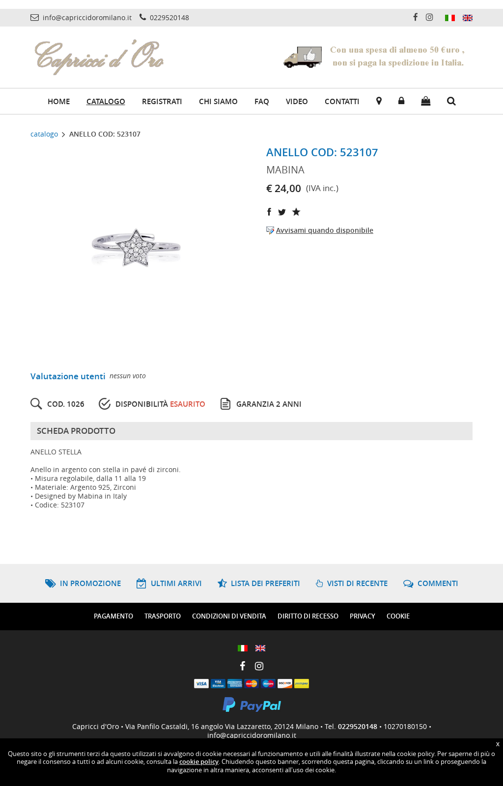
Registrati (162, 101)
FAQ (261, 101)
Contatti (342, 101)
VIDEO (297, 101)
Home (59, 101)
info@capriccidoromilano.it (251, 735)
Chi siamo (218, 101)
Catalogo (105, 101)
